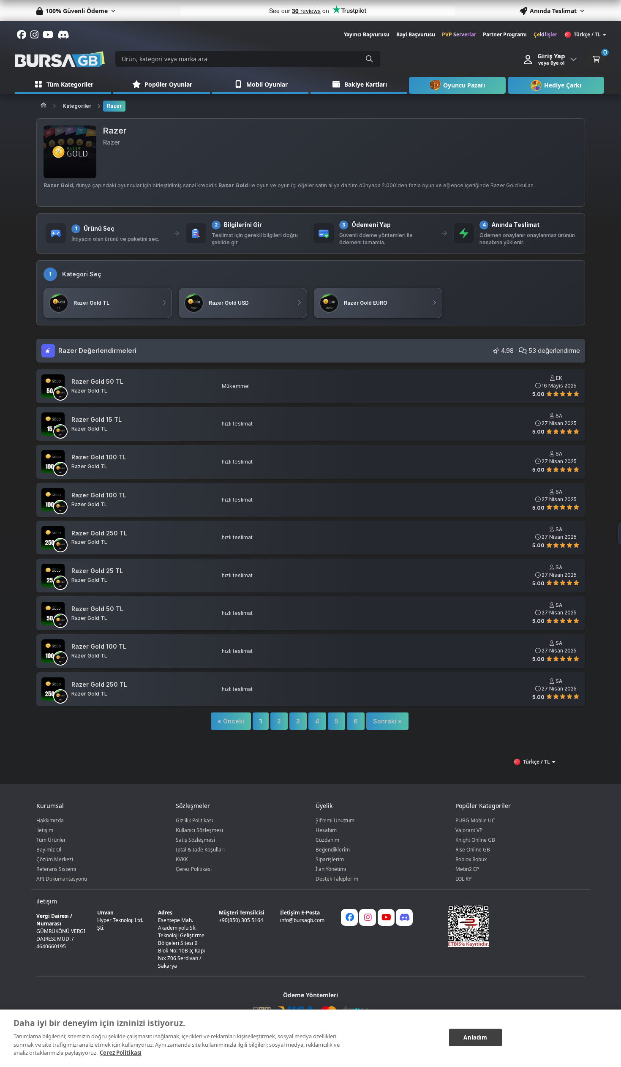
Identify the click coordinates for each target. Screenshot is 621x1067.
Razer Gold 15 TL (96, 419)
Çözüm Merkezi (54, 859)
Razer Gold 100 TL (98, 457)
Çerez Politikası (194, 869)
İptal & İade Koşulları (200, 849)
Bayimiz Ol (48, 849)
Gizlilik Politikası (194, 820)
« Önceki (231, 721)
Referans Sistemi (56, 869)
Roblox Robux (471, 859)
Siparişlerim (330, 859)
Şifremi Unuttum (335, 820)
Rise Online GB (472, 849)
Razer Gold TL (89, 391)
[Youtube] (386, 917)
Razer (114, 106)
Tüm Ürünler (51, 839)
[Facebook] (349, 917)
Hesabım (326, 830)
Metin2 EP (467, 869)
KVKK (182, 859)
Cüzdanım (327, 839)
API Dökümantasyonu (61, 878)
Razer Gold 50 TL (97, 381)
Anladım (475, 1037)
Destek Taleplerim (337, 878)
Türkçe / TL (587, 34)
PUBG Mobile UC (475, 820)
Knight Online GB (475, 839)
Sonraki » (387, 721)
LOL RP (463, 878)
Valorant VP (468, 830)
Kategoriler (77, 106)
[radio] (549, 393)
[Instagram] (367, 917)
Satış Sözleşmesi (195, 839)
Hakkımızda (50, 820)
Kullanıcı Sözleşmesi (199, 830)
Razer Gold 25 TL (97, 571)
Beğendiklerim (333, 849)
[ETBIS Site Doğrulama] (511, 926)
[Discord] (404, 917)
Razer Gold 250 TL (99, 533)
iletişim (44, 830)
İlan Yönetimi (331, 869)
